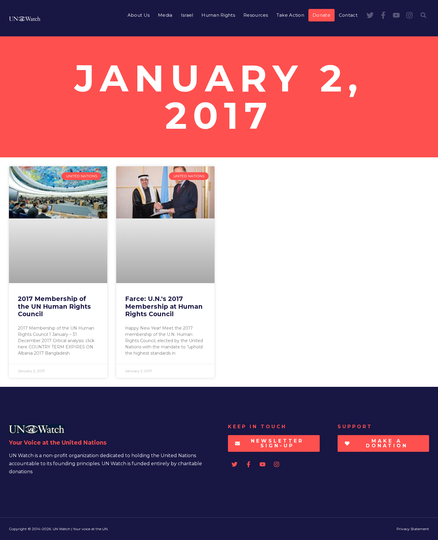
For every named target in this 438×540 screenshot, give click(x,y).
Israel (187, 15)
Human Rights (218, 15)
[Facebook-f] (383, 15)
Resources (255, 15)
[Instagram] (409, 15)
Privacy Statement (413, 529)
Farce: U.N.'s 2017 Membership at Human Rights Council (164, 306)
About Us (139, 15)
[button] (423, 15)
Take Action (290, 15)
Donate (321, 15)
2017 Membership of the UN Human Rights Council (54, 306)
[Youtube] (396, 15)
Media (165, 15)
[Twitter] (370, 15)
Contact (348, 15)
